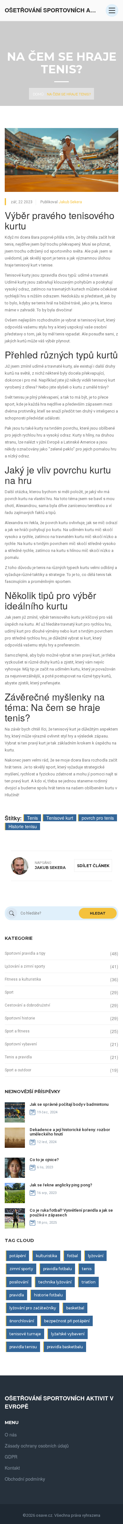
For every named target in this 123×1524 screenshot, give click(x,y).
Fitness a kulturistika (23, 979)
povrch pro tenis (98, 818)
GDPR (11, 1457)
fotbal (72, 1255)
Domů (38, 94)
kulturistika (46, 1255)
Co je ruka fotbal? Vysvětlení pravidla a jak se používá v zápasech (71, 1212)
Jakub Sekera (70, 202)
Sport (9, 992)
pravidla (16, 1295)
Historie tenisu (23, 826)
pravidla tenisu (23, 1346)
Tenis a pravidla (18, 1057)
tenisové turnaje (25, 1333)
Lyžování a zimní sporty (25, 966)
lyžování (95, 1255)
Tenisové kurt (59, 818)
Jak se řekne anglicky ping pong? (61, 1185)
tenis (86, 1268)
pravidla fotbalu (57, 1268)
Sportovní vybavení (21, 1044)
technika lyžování (55, 1282)
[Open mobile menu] (112, 10)
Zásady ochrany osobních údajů (37, 1445)
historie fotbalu (48, 1295)
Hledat (98, 913)
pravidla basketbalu (65, 1346)
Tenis (32, 818)
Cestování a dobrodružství (27, 1005)
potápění (17, 1255)
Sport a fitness (17, 1031)
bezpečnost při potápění (67, 1321)
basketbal (75, 1308)
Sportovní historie (20, 1018)
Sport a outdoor (18, 1070)
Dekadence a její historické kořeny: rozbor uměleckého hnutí (70, 1131)
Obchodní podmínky (25, 1479)
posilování (18, 1282)
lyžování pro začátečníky (32, 1308)
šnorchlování (21, 1321)
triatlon (89, 1282)
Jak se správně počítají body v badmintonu (69, 1104)
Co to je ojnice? (44, 1159)
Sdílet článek (93, 865)
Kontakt (12, 1468)
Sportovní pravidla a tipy (25, 953)
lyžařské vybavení (68, 1333)
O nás (11, 1434)
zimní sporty (21, 1268)
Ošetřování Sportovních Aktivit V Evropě (52, 10)
